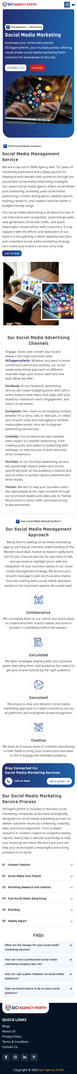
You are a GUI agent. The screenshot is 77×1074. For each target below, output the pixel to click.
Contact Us (16, 67)
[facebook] (6, 1057)
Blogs (6, 1026)
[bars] (67, 4)
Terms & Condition (15, 1042)
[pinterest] (34, 1057)
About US (9, 1031)
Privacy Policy (11, 1036)
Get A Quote (56, 781)
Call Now (37, 67)
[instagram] (15, 1057)
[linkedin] (24, 1057)
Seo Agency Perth (51, 1070)
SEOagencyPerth (17, 361)
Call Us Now (11, 253)
